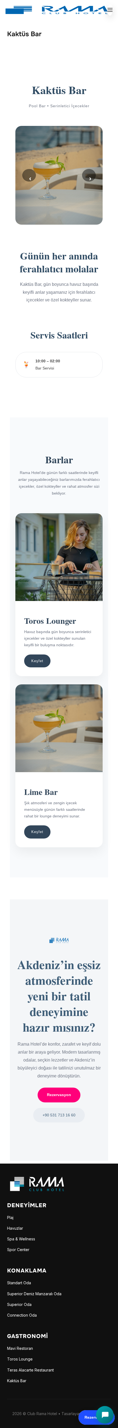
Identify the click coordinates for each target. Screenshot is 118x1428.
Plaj (10, 1217)
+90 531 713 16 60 (59, 1115)
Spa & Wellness (21, 1239)
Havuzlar (15, 1228)
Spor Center (18, 1249)
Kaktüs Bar (16, 1380)
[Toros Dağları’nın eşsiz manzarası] (41, 1180)
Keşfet (37, 661)
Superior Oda (19, 1304)
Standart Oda (19, 1282)
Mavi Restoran (20, 1348)
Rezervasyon (59, 1095)
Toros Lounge (20, 1359)
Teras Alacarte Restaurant (30, 1370)
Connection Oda (22, 1315)
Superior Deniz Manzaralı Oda (34, 1293)
